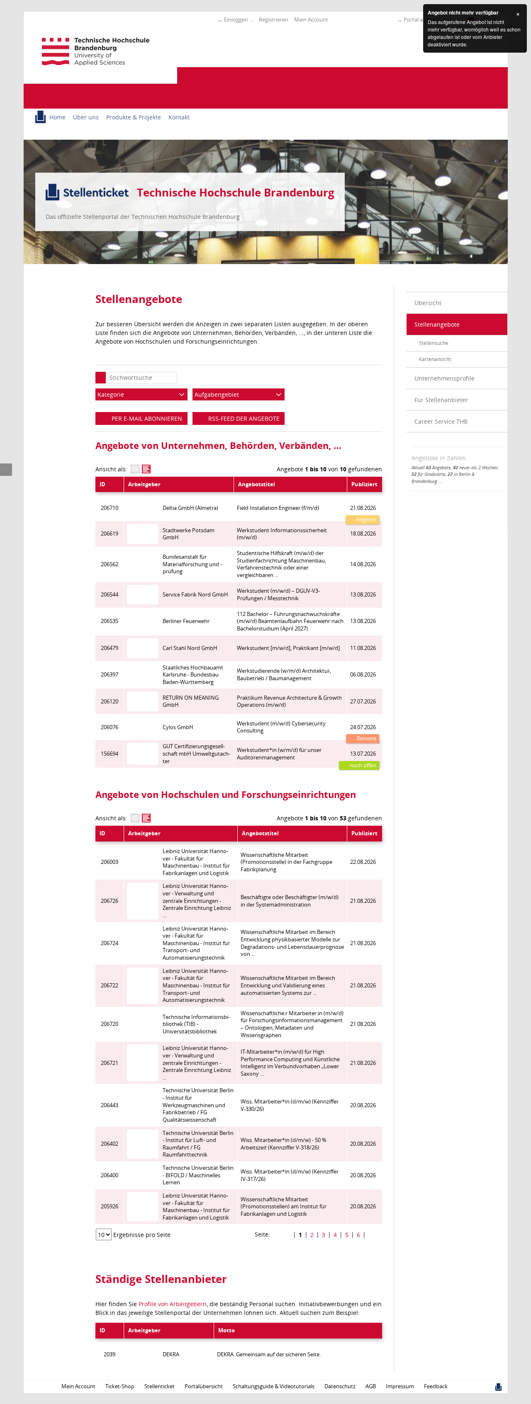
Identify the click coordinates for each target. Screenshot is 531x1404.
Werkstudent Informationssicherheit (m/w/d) (282, 534)
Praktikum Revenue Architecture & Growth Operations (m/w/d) (289, 701)
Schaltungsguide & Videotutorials (273, 1386)
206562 (109, 564)
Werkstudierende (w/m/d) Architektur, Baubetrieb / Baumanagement (284, 674)
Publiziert (364, 484)
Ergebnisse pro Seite (142, 1235)
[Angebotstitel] (146, 469)
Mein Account (311, 19)
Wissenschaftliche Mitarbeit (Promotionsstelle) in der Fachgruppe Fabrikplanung (286, 862)
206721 (109, 1063)
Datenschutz (340, 1386)
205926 (109, 1206)
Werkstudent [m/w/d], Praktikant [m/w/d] (288, 648)
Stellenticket (159, 1386)
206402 (109, 1143)
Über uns (86, 117)
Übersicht (427, 303)
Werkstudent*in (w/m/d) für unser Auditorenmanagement (279, 754)
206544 (109, 594)
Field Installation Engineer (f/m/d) (278, 508)
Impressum (400, 1386)
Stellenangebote (437, 324)
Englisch (365, 519)
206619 (109, 533)
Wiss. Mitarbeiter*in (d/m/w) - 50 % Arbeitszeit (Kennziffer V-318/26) (283, 1144)
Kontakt (179, 117)
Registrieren (273, 19)
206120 (109, 701)
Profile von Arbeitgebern (173, 1304)
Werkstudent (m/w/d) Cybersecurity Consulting (281, 727)
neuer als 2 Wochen (475, 467)
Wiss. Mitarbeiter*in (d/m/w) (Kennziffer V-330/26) (290, 1105)
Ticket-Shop (119, 1386)
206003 (109, 862)
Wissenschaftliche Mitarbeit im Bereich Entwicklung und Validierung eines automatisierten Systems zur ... (288, 985)
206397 (109, 674)
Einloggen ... (238, 19)
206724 (109, 943)
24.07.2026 (363, 727)
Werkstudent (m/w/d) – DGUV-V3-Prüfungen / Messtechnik (278, 594)
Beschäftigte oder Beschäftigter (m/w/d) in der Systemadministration (290, 901)
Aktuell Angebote (431, 467)
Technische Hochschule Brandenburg (235, 192)
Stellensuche (433, 343)
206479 (109, 648)
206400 (109, 1175)
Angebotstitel (256, 484)
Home (57, 117)
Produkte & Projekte (133, 117)
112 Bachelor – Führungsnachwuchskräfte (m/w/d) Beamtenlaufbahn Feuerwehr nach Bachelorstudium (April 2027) (290, 621)
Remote (366, 738)
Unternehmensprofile (444, 378)
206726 (109, 900)
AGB (370, 1386)
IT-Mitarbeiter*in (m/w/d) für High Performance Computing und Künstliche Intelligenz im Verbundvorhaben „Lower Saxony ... (290, 1062)
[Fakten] (135, 469)
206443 (109, 1105)
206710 (109, 508)
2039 (109, 1354)
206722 (109, 985)
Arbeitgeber (144, 484)
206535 (109, 621)
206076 (109, 727)
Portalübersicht (204, 1386)
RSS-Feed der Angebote (243, 418)
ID (102, 484)
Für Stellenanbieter (441, 400)
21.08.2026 (363, 508)
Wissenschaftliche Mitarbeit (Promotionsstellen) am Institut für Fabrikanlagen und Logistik (283, 1206)
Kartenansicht (435, 359)
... (440, 481)
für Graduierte (428, 474)
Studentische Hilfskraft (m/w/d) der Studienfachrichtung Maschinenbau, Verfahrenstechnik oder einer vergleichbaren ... (281, 564)
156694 (109, 753)
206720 (109, 1024)
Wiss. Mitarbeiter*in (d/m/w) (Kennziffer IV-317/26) (290, 1175)
